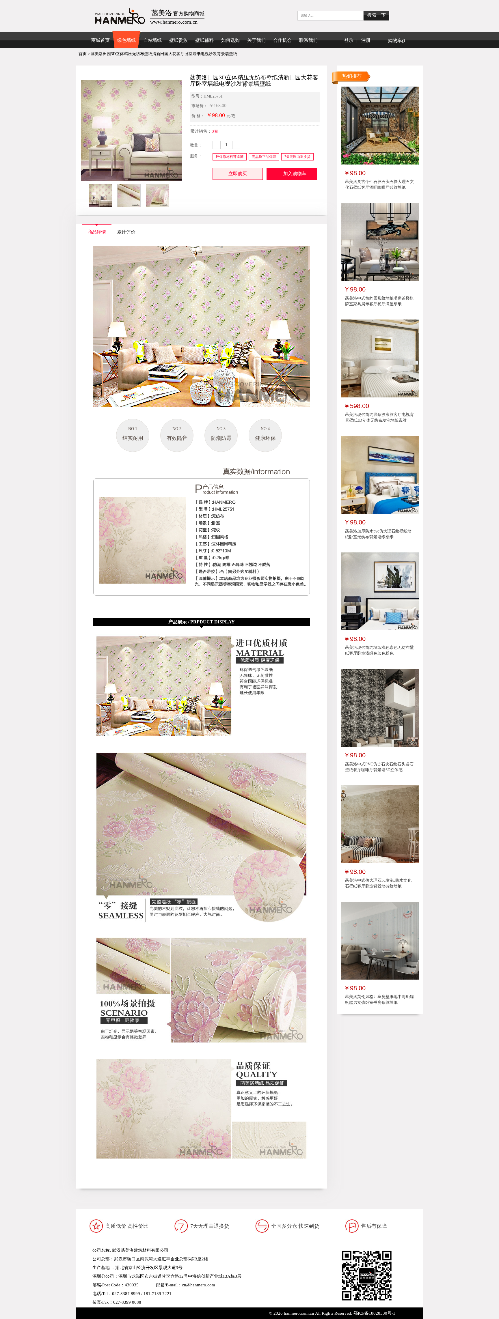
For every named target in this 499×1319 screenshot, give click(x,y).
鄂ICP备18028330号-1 (374, 1313)
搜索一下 (376, 15)
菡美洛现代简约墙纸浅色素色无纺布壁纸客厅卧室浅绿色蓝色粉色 (379, 650)
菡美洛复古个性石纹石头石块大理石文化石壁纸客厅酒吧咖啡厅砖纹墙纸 (379, 185)
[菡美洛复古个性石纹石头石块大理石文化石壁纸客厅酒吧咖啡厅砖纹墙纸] (380, 125)
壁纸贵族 (178, 40)
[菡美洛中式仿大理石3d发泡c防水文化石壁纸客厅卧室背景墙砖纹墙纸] (380, 824)
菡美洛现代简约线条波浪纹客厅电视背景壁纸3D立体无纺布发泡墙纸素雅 (379, 417)
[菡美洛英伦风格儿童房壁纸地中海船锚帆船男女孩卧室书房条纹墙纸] (380, 940)
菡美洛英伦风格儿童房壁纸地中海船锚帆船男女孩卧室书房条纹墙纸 (379, 1000)
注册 (365, 40)
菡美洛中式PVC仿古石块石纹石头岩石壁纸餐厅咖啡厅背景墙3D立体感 (379, 767)
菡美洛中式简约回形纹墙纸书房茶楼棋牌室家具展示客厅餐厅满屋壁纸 (379, 301)
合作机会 (282, 40)
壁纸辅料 (204, 40)
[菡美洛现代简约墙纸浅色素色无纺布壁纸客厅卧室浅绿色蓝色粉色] (380, 591)
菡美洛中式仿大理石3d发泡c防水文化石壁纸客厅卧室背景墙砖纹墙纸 (378, 883)
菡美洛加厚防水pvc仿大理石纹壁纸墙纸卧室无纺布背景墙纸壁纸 (378, 534)
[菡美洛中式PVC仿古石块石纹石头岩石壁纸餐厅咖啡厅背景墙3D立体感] (380, 707)
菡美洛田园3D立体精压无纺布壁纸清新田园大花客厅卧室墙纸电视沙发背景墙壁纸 (164, 54)
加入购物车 (294, 173)
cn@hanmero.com (198, 1285)
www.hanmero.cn (136, 1311)
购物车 (396, 40)
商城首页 (100, 40)
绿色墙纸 (126, 40)
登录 (348, 40)
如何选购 (230, 40)
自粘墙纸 (152, 40)
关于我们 (256, 40)
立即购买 (237, 173)
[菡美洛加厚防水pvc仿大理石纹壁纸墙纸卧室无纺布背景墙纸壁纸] (380, 474)
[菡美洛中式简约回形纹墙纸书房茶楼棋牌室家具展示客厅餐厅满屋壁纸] (380, 242)
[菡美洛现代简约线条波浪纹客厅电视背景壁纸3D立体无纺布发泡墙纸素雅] (380, 358)
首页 (83, 54)
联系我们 (308, 40)
